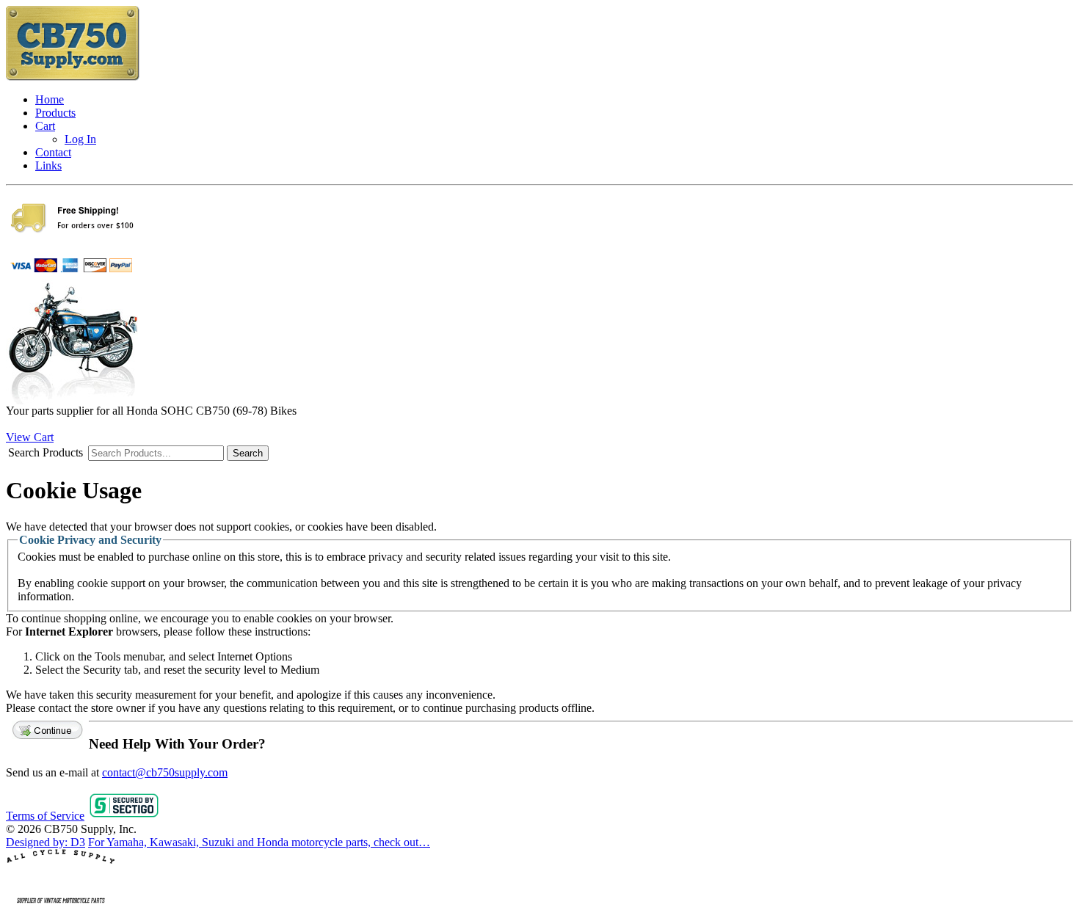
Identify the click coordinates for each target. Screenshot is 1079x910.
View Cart (30, 437)
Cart (45, 126)
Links (48, 165)
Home (49, 99)
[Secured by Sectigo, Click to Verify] (124, 815)
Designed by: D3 (45, 842)
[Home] (73, 77)
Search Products (45, 452)
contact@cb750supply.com (165, 772)
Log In (80, 139)
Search (248, 453)
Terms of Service (45, 815)
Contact (53, 152)
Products (55, 112)
